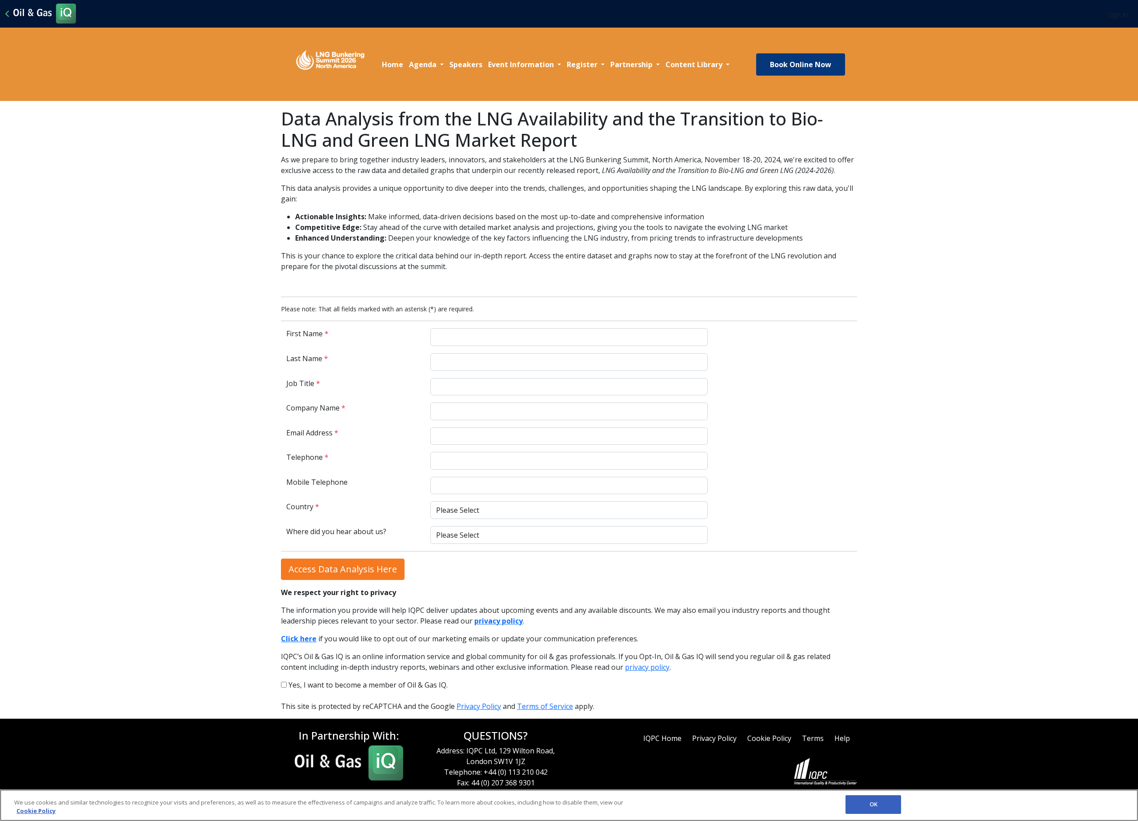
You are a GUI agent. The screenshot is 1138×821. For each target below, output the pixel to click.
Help (842, 738)
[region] (569, 805)
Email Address (312, 433)
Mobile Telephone (317, 482)
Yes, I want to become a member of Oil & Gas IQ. (367, 685)
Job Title (303, 383)
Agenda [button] (423, 64)
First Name (307, 333)
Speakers (465, 64)
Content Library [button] (694, 64)
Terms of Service (545, 706)
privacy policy (647, 667)
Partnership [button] (632, 64)
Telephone (307, 457)
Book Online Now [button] (800, 64)
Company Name (315, 408)
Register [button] (583, 64)
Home (392, 64)
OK (874, 804)
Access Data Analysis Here (343, 569)
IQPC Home (662, 738)
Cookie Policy (769, 738)
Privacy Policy (479, 706)
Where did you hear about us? (336, 531)
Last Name (307, 358)
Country (302, 506)
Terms (813, 738)
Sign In (1118, 14)
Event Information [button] (522, 64)
